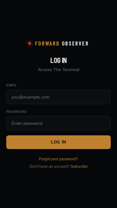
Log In (58, 142)
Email (11, 85)
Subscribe (79, 166)
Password (16, 112)
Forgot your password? (58, 159)
